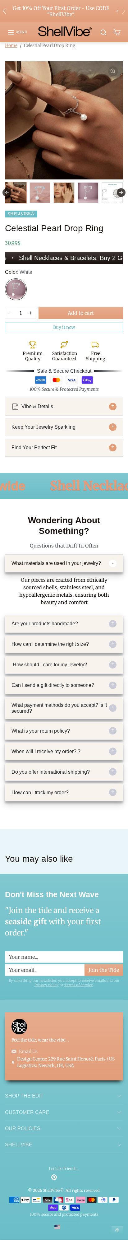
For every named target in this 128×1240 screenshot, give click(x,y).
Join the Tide (101, 688)
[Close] (118, 519)
